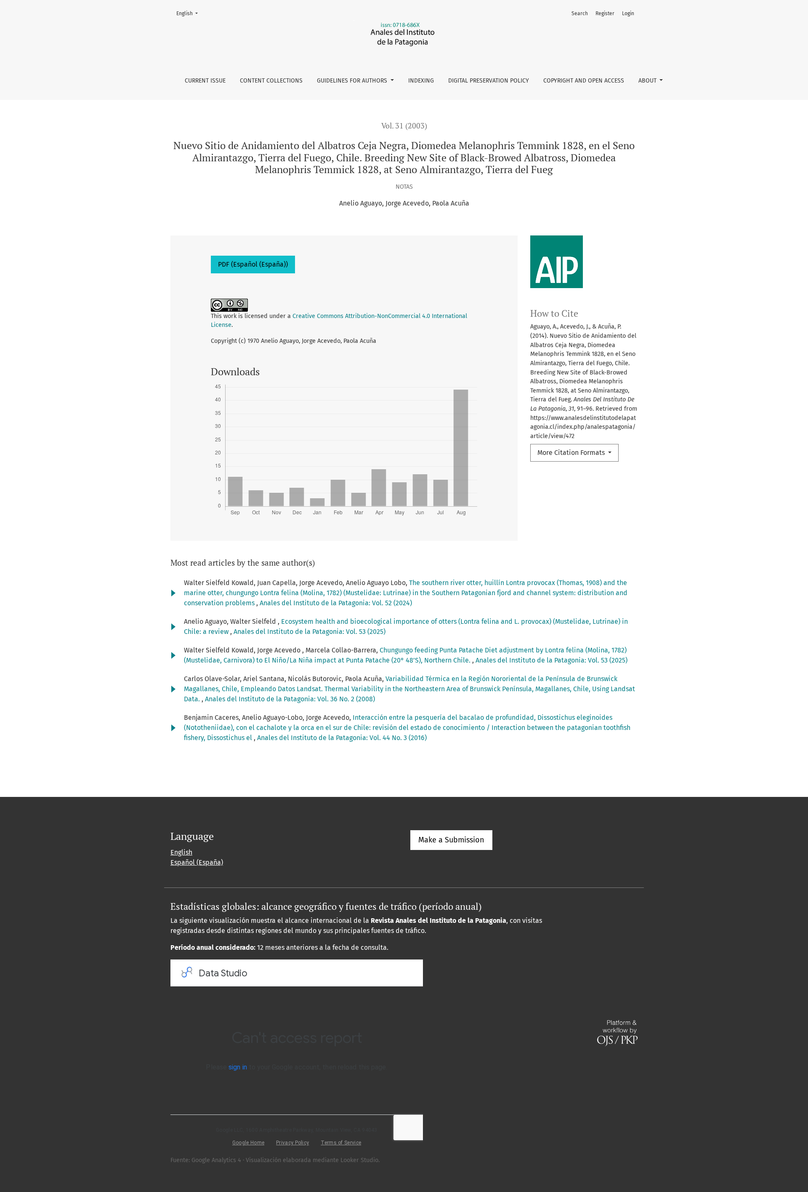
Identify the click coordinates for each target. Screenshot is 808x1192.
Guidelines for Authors (353, 80)
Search (579, 13)
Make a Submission (451, 840)
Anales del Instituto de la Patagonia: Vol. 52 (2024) (336, 603)
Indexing (421, 80)
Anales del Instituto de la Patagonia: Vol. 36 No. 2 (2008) (290, 699)
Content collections (271, 80)
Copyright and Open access (583, 80)
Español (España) (196, 862)
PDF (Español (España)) (253, 264)
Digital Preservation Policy (488, 80)
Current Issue (205, 80)
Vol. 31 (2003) (404, 126)
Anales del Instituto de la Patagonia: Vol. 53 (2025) (309, 632)
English (189, 13)
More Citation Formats (571, 453)
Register (604, 13)
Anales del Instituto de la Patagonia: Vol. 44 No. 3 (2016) (342, 738)
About (648, 80)
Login (628, 13)
